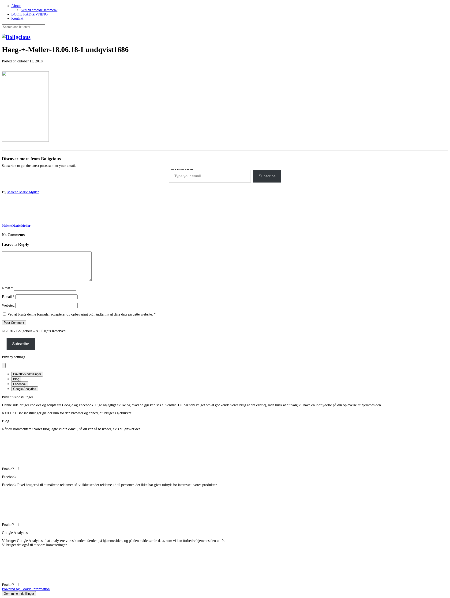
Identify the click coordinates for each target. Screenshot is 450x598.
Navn (7, 288)
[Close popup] (4, 365)
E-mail (8, 297)
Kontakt (17, 18)
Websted (8, 305)
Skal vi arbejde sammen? (39, 10)
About (16, 6)
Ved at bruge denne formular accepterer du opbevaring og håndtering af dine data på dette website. (82, 314)
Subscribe (267, 176)
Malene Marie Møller (23, 192)
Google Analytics (24, 389)
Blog (16, 379)
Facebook (19, 384)
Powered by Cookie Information (26, 589)
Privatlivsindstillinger (27, 374)
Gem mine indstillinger (19, 593)
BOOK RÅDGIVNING (29, 14)
